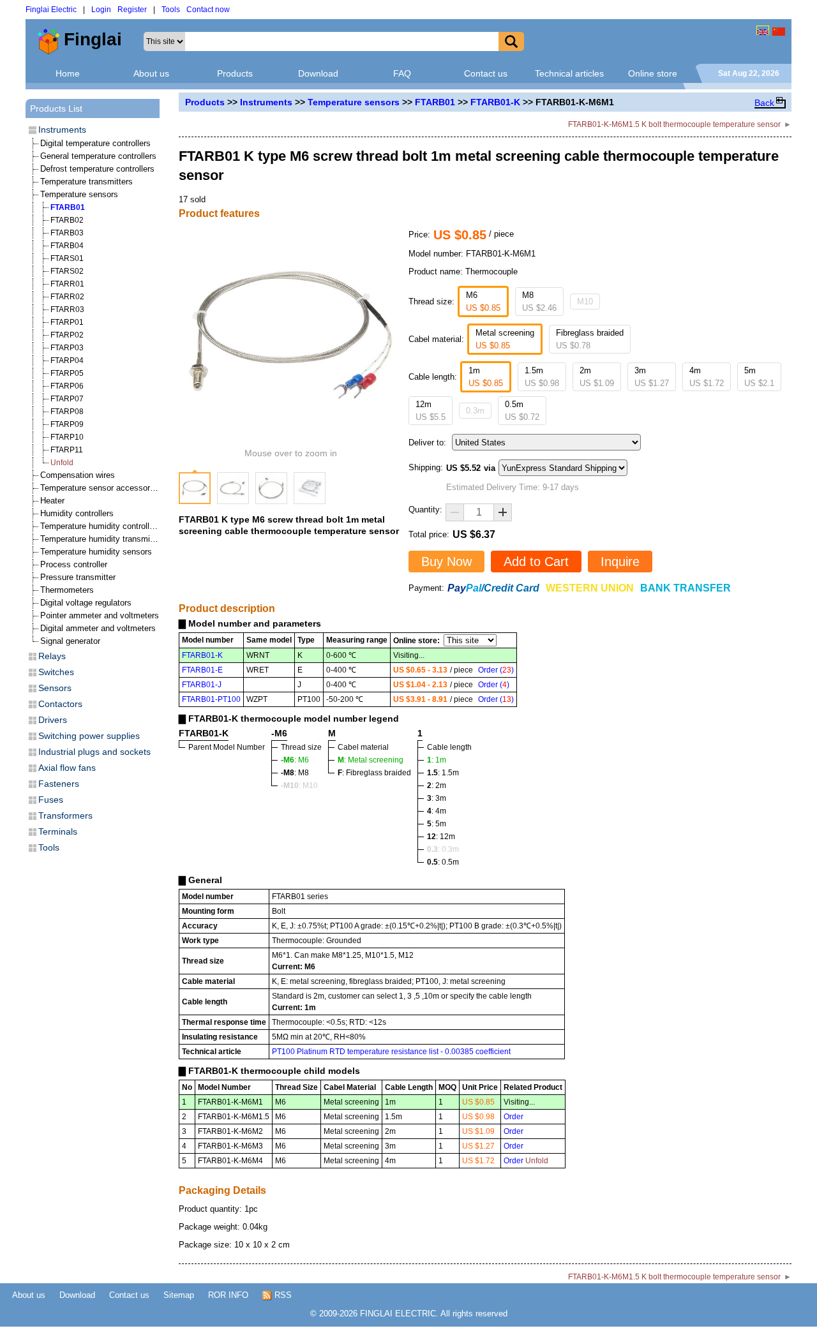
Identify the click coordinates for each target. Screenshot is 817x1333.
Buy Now (446, 562)
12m (431, 410)
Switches (56, 672)
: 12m (441, 836)
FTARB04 (67, 245)
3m (651, 377)
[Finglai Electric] (762, 30)
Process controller (73, 564)
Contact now (208, 9)
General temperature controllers (98, 156)
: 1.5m (443, 772)
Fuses (50, 799)
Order (513, 1116)
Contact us (485, 73)
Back (764, 103)
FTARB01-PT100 (211, 699)
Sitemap (178, 1295)
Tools (170, 9)
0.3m (475, 410)
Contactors (60, 704)
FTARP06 (67, 386)
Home (68, 73)
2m (597, 377)
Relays (52, 656)
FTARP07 (67, 398)
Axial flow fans (67, 768)
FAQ (402, 73)
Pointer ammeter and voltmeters (99, 615)
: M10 (299, 785)
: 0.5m (443, 862)
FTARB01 (435, 102)
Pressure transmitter (78, 577)
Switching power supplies (89, 736)
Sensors (54, 688)
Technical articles (569, 73)
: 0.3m (443, 849)
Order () (496, 670)
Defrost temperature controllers (97, 169)
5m (759, 377)
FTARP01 (67, 322)
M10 (585, 301)
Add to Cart (536, 562)
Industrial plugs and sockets (94, 752)
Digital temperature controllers (95, 143)
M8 (539, 301)
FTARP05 (67, 373)
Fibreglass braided (590, 339)
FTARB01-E (202, 670)
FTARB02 (67, 220)
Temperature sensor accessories (100, 488)
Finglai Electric (51, 9)
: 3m (436, 798)
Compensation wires (77, 475)
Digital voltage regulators (85, 602)
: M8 (295, 772)
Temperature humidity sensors (96, 551)
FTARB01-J (201, 684)
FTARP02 (67, 335)
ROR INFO (228, 1295)
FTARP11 (66, 449)
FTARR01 (67, 283)
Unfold (61, 462)
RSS (282, 1295)
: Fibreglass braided (374, 772)
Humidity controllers (77, 513)
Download (318, 73)
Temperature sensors (354, 102)
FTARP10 (67, 437)
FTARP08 (67, 411)
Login (101, 9)
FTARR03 (67, 309)
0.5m (522, 410)
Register (132, 9)
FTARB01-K (495, 102)
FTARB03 (67, 232)
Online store (652, 73)
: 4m (436, 811)
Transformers (65, 815)
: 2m (436, 785)
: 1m (436, 760)
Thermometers (67, 590)
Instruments (266, 102)
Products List (56, 108)
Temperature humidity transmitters (103, 539)
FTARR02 (67, 296)
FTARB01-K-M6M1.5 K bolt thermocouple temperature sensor (674, 124)
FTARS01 (67, 258)
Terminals (57, 831)
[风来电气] (778, 30)
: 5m (436, 823)
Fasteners (58, 783)
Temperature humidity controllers (100, 526)
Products (235, 73)
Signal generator (70, 641)
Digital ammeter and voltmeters (98, 628)
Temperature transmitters (86, 181)
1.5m (542, 377)
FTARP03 (67, 347)
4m (706, 377)
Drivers (52, 720)
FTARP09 (67, 424)
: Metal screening (370, 760)
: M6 (295, 760)
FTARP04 (67, 360)
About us (151, 73)
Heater (52, 500)
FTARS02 (67, 271)
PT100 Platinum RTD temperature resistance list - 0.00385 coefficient (391, 1051)
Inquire (620, 562)
